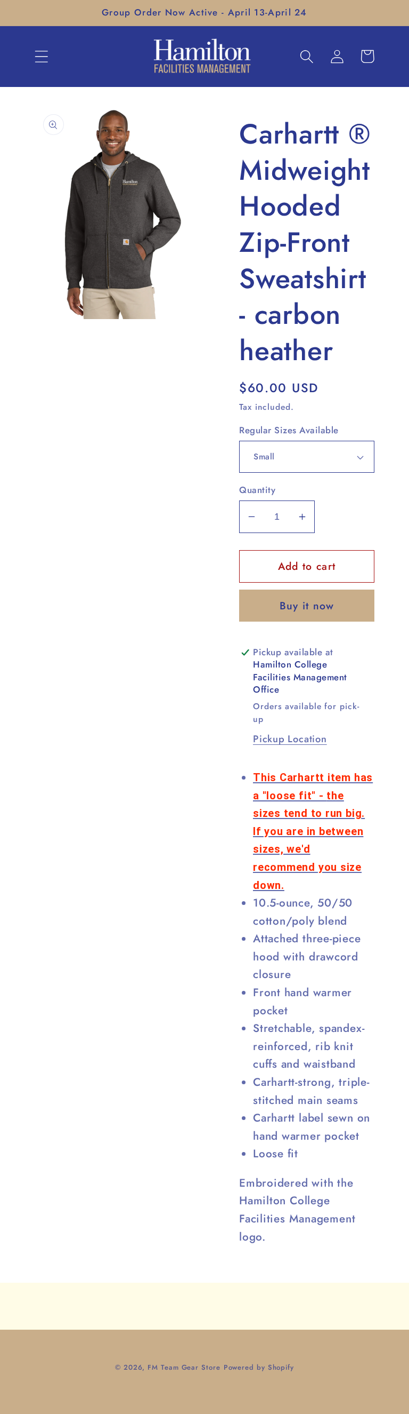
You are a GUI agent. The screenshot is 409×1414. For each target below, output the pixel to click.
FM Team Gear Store (184, 1367)
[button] (41, 56)
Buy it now (307, 605)
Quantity (257, 490)
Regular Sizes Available (289, 430)
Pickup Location (290, 739)
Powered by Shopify (259, 1367)
